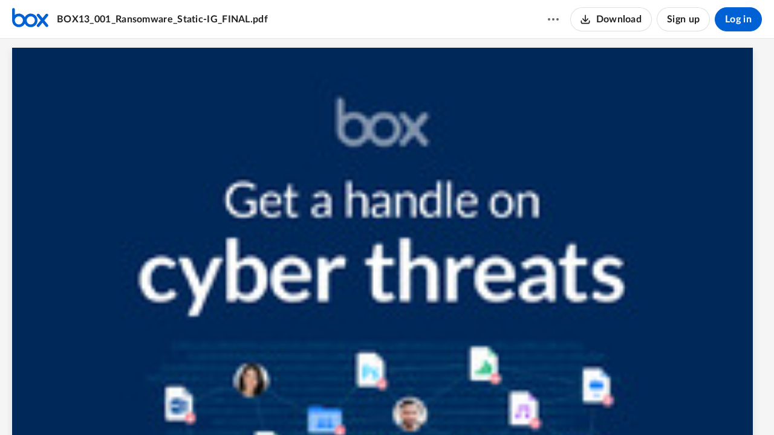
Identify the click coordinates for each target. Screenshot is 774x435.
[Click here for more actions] (553, 19)
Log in (738, 19)
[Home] (30, 19)
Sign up (683, 19)
